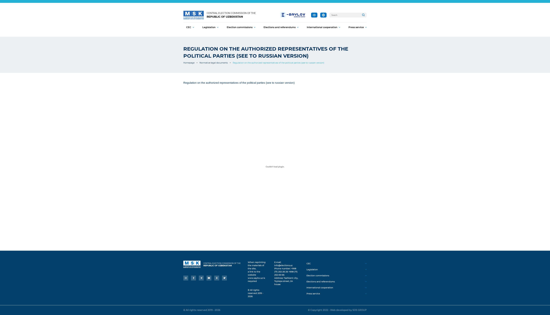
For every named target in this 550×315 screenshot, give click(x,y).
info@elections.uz (283, 265)
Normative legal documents (214, 62)
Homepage (189, 62)
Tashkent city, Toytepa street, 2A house (286, 281)
